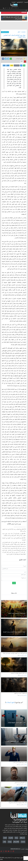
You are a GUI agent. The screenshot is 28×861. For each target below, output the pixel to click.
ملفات (4, 842)
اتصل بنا (13, 2)
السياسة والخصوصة (25, 855)
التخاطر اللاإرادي (16, 65)
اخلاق (19, 32)
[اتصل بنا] (18, 8)
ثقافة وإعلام (16, 842)
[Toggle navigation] (26, 10)
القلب (21, 65)
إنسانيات (23, 842)
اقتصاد (5, 838)
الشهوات (11, 65)
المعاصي (7, 65)
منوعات (9, 842)
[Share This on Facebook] (3, 59)
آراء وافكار (22, 838)
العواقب (4, 65)
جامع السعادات (10, 702)
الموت (24, 65)
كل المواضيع (20, 2)
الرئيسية (26, 2)
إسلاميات (23, 32)
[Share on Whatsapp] (11, 59)
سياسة (16, 838)
